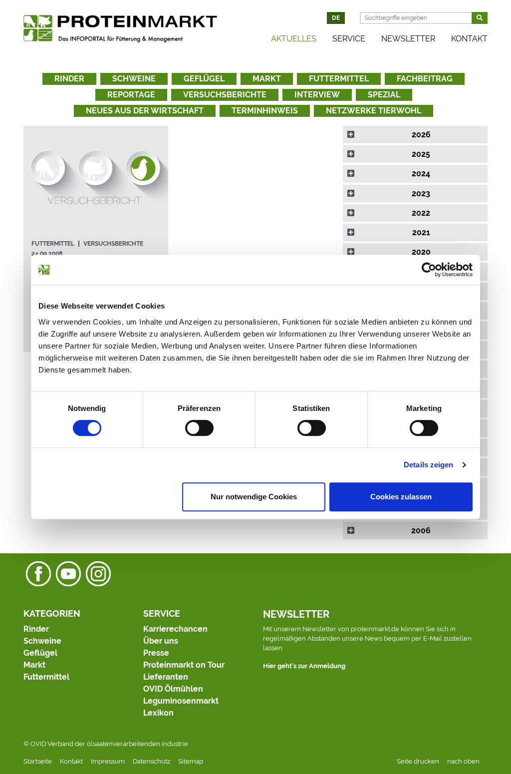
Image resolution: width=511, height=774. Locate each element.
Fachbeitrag (425, 78)
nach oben (463, 761)
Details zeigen (428, 464)
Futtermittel (339, 78)
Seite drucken (418, 761)
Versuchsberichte (224, 94)
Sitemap (190, 761)
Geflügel (204, 78)
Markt (267, 78)
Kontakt (469, 38)
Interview (317, 94)
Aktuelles (293, 38)
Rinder (69, 78)
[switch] (199, 428)
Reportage (131, 94)
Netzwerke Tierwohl (373, 110)
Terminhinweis (265, 110)
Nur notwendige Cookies (254, 496)
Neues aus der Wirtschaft (145, 110)
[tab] (415, 134)
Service (348, 38)
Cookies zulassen (401, 496)
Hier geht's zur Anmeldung (304, 666)
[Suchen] (480, 18)
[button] (415, 134)
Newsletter (408, 38)
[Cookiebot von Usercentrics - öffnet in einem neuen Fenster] (429, 269)
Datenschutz (151, 761)
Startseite (37, 761)
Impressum (108, 761)
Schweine (134, 78)
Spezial (384, 94)
